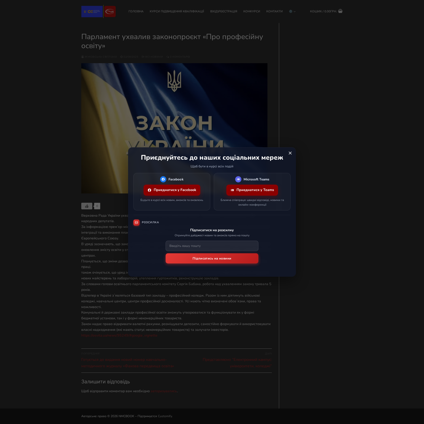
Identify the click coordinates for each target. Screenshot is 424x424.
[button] (290, 153)
